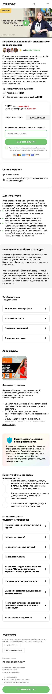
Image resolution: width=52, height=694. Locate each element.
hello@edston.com (14, 461)
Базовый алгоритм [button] (14, 318)
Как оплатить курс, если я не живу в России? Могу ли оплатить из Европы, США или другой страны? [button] (23, 569)
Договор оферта (10, 677)
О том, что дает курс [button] (15, 338)
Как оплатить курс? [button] (15, 557)
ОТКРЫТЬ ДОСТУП (26, 142)
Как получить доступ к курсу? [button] (20, 547)
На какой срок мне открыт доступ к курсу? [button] (23, 526)
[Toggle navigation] (48, 4)
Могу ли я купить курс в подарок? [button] (22, 581)
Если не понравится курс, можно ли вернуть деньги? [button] (23, 592)
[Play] (26, 23)
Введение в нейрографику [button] (18, 308)
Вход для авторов (11, 645)
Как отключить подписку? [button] (18, 617)
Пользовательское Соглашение (33, 148)
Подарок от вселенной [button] (16, 328)
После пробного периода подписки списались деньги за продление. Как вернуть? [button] (23, 605)
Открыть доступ (26, 689)
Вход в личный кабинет (13, 650)
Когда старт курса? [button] (15, 537)
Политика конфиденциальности (17, 680)
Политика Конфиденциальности (20, 150)
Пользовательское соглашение (16, 682)
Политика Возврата (40, 150)
